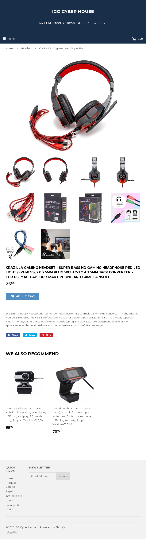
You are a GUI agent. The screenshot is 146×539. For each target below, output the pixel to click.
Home (9, 48)
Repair (10, 491)
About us (11, 500)
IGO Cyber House (73, 11)
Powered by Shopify (52, 527)
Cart (140, 38)
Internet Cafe (14, 495)
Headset (26, 48)
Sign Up (63, 476)
